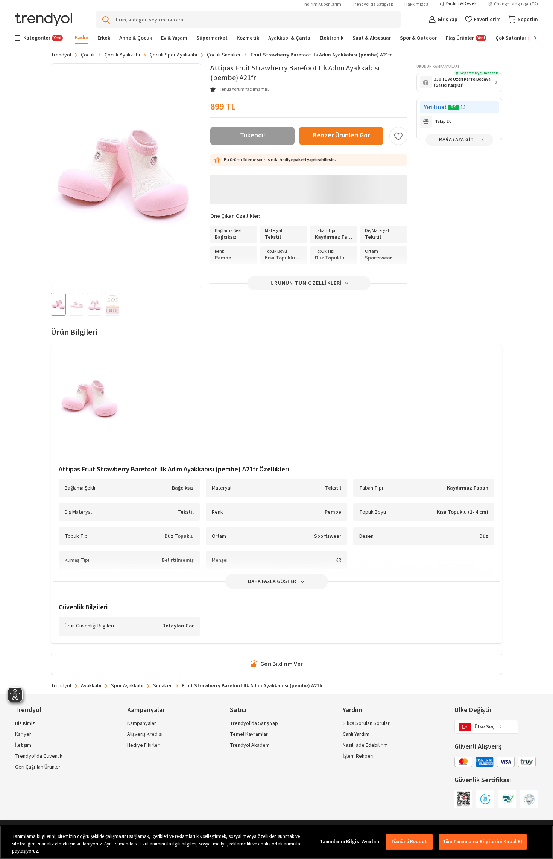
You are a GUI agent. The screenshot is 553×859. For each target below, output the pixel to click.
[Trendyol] (43, 20)
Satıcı (238, 710)
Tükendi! (252, 135)
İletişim (23, 745)
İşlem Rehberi (358, 756)
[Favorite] (398, 136)
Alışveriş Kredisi (145, 734)
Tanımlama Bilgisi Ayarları (349, 841)
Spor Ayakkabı (127, 686)
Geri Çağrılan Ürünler (38, 767)
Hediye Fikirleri (144, 745)
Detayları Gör (178, 626)
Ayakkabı (91, 686)
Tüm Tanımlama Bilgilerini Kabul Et (483, 841)
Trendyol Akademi (250, 745)
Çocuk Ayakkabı (122, 55)
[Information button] (462, 107)
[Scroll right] (530, 38)
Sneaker (162, 686)
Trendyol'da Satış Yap (372, 4)
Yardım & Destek (461, 3)
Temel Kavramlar (249, 734)
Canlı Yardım (356, 734)
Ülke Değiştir (473, 710)
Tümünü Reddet (409, 841)
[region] (276, 842)
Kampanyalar (141, 723)
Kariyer (23, 734)
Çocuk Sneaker (224, 55)
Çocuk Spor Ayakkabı (173, 55)
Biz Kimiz (25, 723)
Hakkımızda (416, 4)
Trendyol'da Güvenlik (38, 756)
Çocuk (88, 55)
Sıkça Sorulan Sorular (366, 723)
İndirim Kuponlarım (322, 4)
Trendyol (61, 55)
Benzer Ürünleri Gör (341, 135)
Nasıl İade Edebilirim (365, 745)
